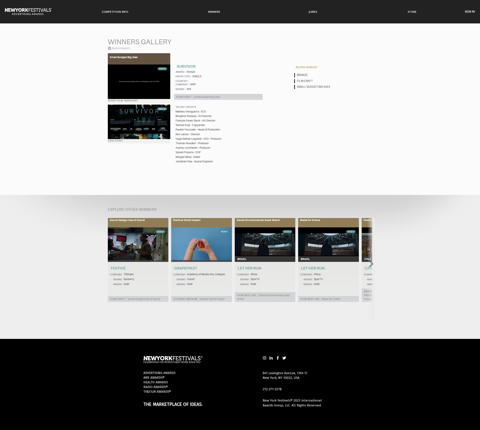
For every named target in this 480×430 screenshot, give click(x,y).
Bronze (302, 75)
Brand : (180, 89)
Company (116, 274)
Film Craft (305, 81)
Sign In (470, 11)
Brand (117, 279)
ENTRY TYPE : (183, 76)
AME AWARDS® (154, 378)
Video (162, 68)
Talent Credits (186, 107)
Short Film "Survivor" (123, 100)
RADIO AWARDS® (155, 387)
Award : (181, 71)
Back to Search (121, 48)
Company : (182, 84)
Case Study (115, 140)
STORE (412, 11)
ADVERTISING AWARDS (159, 373)
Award (117, 284)
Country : (182, 81)
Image (162, 109)
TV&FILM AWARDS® (157, 392)
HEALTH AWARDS (155, 382)
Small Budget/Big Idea (313, 86)
